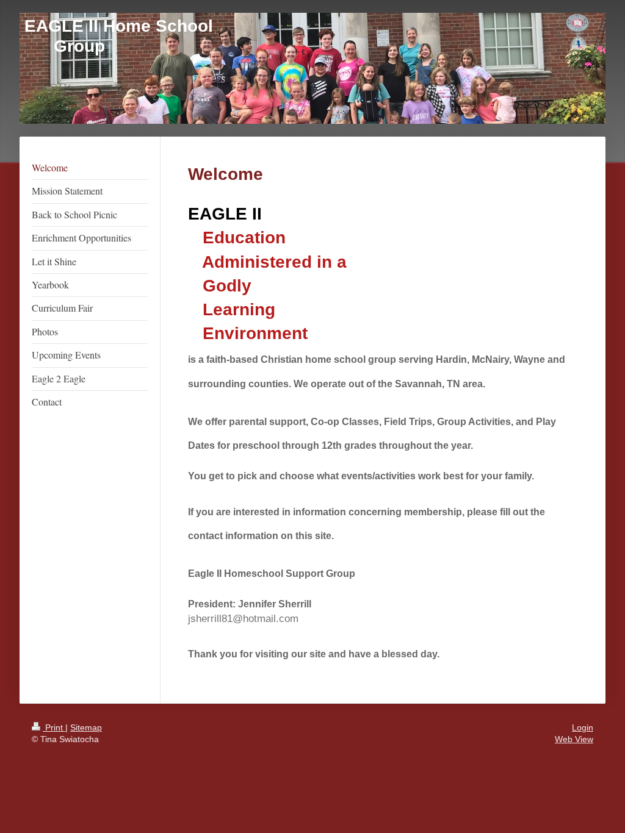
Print (54, 727)
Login (582, 727)
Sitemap (86, 727)
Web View (574, 739)
